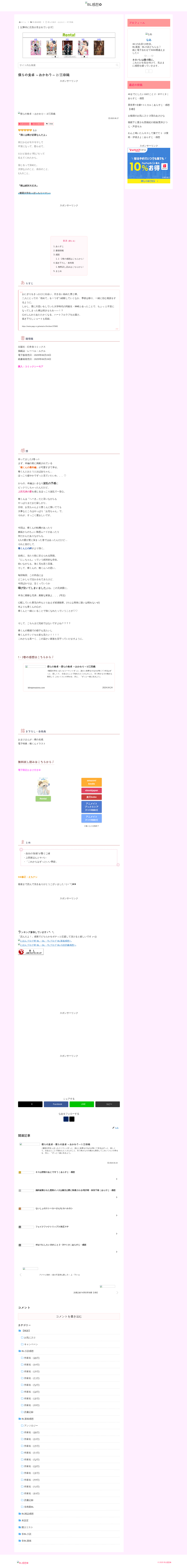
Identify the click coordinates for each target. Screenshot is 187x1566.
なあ (148, 39)
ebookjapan (91, 790)
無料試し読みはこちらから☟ (71, 267)
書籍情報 (60, 250)
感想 (58, 254)
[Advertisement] (69, 95)
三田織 (50, 124)
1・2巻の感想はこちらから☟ (71, 259)
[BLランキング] (31, 951)
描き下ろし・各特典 (65, 263)
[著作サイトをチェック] (66, 1119)
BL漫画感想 (25, 124)
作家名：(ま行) (38, 124)
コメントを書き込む (69, 1316)
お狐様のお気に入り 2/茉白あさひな (146, 115)
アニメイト (91, 818)
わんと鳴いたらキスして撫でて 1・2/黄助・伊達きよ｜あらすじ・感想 (148, 135)
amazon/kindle (91, 782)
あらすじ (60, 246)
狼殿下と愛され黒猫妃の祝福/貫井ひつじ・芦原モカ (148, 124)
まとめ (59, 271)
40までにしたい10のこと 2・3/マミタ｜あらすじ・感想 (148, 96)
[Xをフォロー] (71, 1119)
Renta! (43, 798)
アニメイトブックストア (91, 806)
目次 (65, 240)
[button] (117, 65)
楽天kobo (92, 797)
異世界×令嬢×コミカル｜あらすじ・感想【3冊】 (149, 107)
